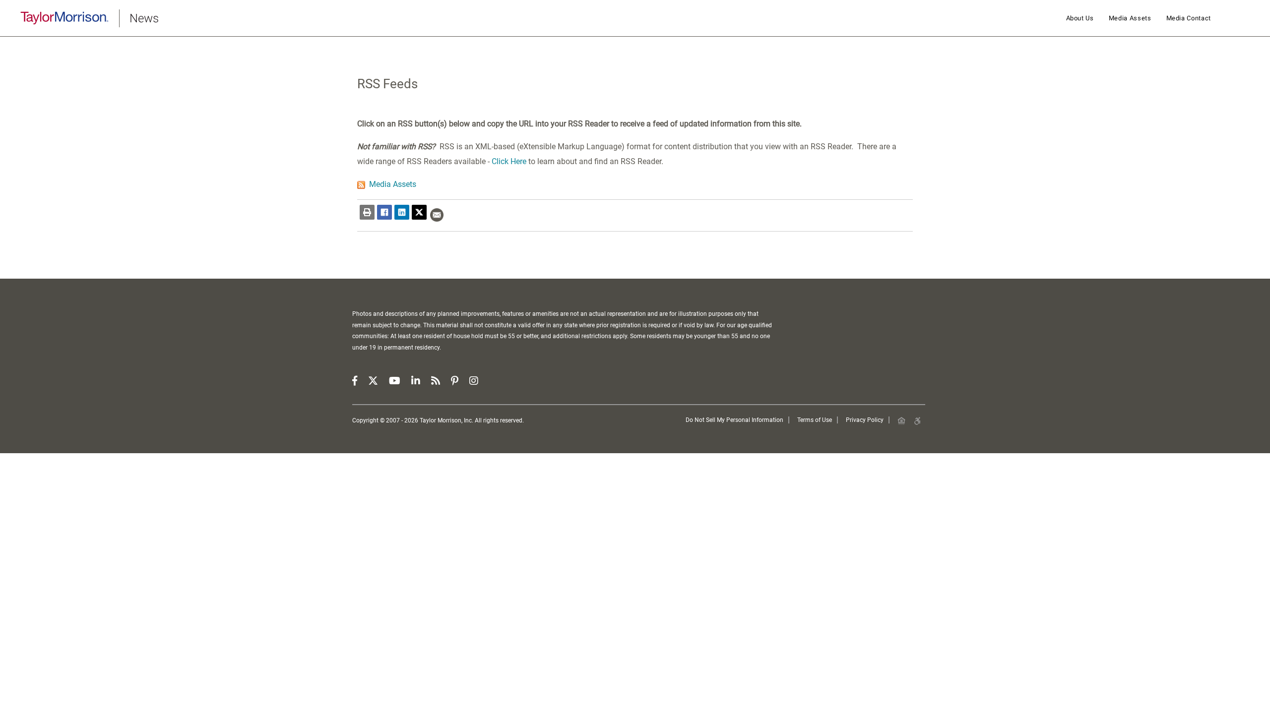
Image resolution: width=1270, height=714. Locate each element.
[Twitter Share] (419, 212)
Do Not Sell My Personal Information (734, 419)
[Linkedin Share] (401, 212)
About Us (1080, 18)
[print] (367, 212)
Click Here (509, 161)
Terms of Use (814, 419)
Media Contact (1188, 18)
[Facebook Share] (384, 212)
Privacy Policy (865, 419)
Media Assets (1130, 18)
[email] (436, 214)
